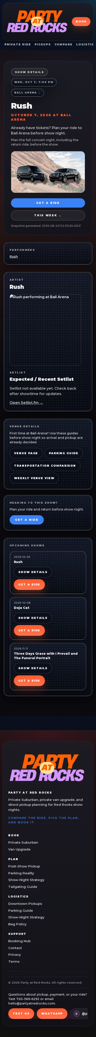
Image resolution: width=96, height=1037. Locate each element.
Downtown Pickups (25, 903)
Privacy (14, 954)
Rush (14, 257)
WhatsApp (52, 1013)
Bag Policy (17, 924)
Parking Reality (21, 873)
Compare (63, 44)
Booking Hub (19, 941)
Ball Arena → (27, 92)
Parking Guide (63, 453)
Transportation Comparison (45, 465)
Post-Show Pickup (24, 866)
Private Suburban (23, 842)
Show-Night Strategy (26, 880)
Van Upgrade (19, 849)
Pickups (43, 44)
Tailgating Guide (22, 887)
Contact (15, 948)
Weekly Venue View (34, 478)
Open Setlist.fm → (26, 403)
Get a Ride (48, 203)
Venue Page (26, 453)
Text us (21, 1013)
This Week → (48, 215)
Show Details (33, 572)
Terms (13, 961)
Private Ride (17, 44)
